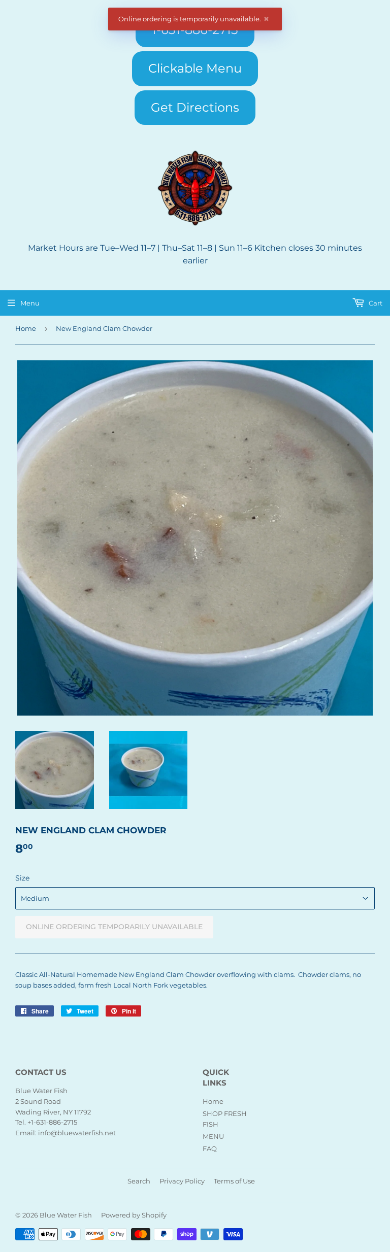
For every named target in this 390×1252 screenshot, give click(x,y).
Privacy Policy (182, 1181)
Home (25, 328)
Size (22, 878)
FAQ (210, 1148)
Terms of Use (234, 1181)
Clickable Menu (195, 68)
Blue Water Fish (66, 1215)
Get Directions (195, 107)
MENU (213, 1136)
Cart (374, 303)
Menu (30, 303)
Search (138, 1181)
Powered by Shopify (134, 1215)
